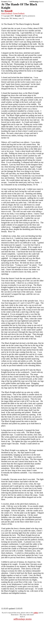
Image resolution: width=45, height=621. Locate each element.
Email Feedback (6, 13)
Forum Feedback (18, 13)
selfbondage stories (23, 619)
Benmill (8, 11)
